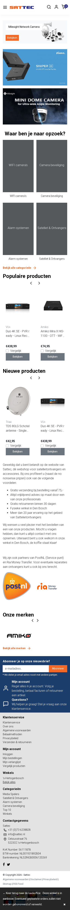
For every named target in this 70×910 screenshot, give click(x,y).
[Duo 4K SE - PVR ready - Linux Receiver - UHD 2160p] (17, 306)
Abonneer (58, 668)
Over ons (8, 726)
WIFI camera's (18, 195)
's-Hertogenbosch (13, 778)
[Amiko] (19, 635)
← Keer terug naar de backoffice (22, 893)
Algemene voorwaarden (17, 730)
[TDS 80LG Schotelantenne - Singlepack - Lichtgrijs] (17, 401)
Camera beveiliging (52, 195)
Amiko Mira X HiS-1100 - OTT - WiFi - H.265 (52, 333)
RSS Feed (18, 883)
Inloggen (8, 754)
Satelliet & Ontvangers (52, 258)
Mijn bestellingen (12, 758)
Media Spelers (11, 794)
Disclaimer (35, 879)
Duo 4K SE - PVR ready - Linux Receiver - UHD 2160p (17, 333)
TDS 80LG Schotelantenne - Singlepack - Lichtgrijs (17, 428)
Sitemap (7, 883)
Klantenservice (11, 722)
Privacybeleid (10, 738)
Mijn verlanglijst (12, 762)
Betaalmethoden (12, 734)
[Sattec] (22, 7)
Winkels (7, 813)
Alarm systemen (18, 258)
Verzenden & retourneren (17, 742)
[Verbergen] (64, 904)
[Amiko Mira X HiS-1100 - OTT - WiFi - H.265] (52, 306)
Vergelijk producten (14, 765)
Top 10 (7, 809)
